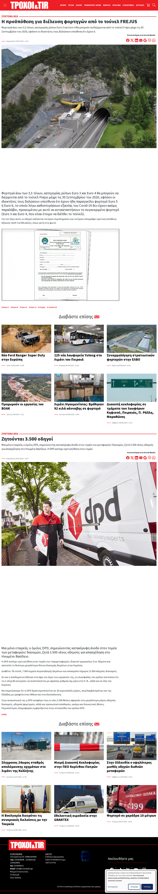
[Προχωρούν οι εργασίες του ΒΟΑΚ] (26, 388)
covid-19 (53, 307)
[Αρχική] (30, 5)
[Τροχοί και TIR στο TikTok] (120, 870)
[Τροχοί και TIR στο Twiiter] (128, 870)
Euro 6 (15, 307)
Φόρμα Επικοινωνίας (19, 871)
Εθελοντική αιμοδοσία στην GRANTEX (75, 817)
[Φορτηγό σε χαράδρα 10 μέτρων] (132, 799)
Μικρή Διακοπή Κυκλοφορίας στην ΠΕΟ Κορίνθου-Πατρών (77, 764)
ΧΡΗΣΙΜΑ (116, 5)
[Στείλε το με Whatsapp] (154, 41)
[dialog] (131, 881)
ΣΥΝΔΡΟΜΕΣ (128, 5)
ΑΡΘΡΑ (63, 5)
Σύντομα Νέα (9, 16)
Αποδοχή (147, 887)
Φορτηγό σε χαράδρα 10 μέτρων (131, 815)
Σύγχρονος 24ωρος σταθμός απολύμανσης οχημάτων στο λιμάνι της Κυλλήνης (23, 766)
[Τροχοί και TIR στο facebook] (112, 870)
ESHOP (79, 5)
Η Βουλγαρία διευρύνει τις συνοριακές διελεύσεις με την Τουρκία (24, 819)
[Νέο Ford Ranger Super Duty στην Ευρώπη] (26, 339)
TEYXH (71, 5)
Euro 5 (6, 307)
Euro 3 (24, 307)
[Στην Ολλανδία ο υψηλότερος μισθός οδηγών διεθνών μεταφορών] (132, 746)
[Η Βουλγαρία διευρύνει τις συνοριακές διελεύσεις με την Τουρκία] (26, 799)
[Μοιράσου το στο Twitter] (132, 41)
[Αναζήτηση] (154, 5)
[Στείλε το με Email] (140, 41)
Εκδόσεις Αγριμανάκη (54, 856)
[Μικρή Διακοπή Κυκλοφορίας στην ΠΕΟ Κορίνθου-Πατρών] (79, 746)
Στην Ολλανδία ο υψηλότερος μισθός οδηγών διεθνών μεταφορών (129, 766)
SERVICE (106, 5)
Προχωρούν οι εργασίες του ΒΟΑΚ (22, 406)
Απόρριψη (134, 887)
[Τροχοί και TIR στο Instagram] (144, 870)
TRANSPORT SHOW (92, 5)
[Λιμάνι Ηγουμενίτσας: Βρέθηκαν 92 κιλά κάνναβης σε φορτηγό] (79, 388)
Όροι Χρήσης (15, 877)
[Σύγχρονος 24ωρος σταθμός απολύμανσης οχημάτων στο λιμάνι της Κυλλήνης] (26, 746)
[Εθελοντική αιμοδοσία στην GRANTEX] (79, 799)
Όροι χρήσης (96, 886)
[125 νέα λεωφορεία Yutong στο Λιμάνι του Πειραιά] (79, 339)
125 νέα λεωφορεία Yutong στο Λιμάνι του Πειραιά (78, 357)
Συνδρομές (15, 874)
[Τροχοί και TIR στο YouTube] (136, 870)
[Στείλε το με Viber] (149, 41)
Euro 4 (33, 307)
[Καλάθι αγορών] (148, 5)
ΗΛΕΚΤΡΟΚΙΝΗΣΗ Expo (55, 859)
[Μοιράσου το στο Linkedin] (136, 41)
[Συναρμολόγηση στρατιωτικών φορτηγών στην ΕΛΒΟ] (132, 339)
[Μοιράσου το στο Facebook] (127, 41)
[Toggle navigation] (5, 5)
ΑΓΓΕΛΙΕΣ (140, 5)
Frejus (42, 307)
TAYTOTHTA (50, 862)
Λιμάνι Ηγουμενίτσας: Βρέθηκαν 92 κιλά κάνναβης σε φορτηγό (79, 406)
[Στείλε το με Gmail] (145, 41)
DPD (5, 714)
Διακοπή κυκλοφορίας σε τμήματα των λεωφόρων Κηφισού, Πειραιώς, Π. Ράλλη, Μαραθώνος (130, 410)
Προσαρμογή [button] (113, 887)
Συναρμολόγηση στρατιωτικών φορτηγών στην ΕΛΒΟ (131, 357)
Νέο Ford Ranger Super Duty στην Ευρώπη (23, 357)
